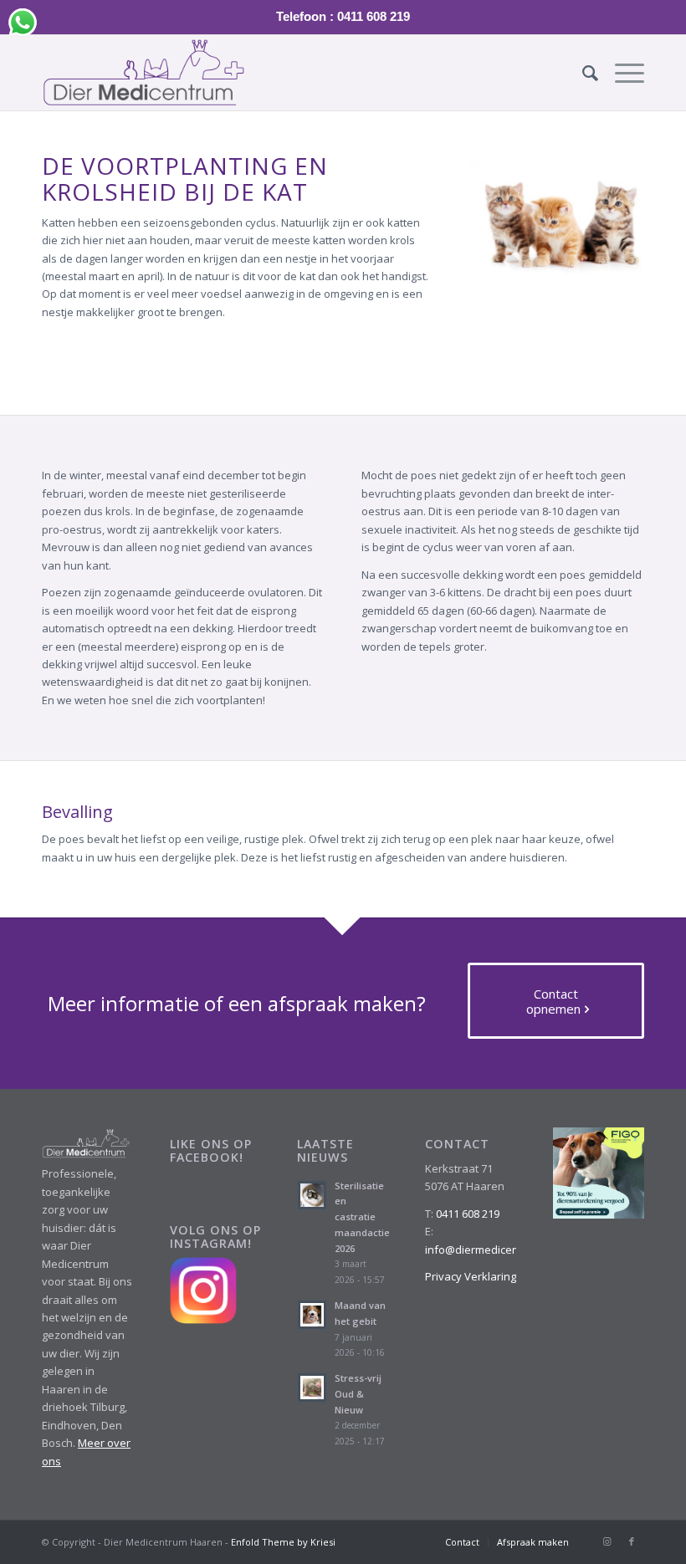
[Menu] (621, 72)
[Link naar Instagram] (606, 1541)
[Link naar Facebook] (631, 1541)
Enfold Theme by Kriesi (283, 1542)
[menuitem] (582, 72)
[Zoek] (582, 72)
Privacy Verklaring (470, 1276)
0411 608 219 (467, 1213)
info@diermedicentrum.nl (489, 1249)
